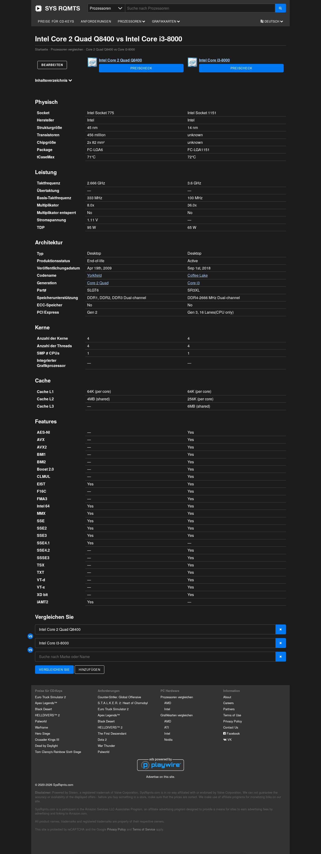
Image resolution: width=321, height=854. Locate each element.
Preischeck (141, 68)
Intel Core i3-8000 (214, 60)
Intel (167, 709)
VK (229, 739)
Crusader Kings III (47, 739)
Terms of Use (232, 715)
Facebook (233, 733)
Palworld (41, 721)
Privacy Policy (232, 721)
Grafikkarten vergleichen (176, 715)
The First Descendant (112, 733)
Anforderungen (96, 21)
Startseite (57, 8)
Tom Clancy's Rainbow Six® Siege (58, 751)
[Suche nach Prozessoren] (280, 8)
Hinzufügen (89, 669)
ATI (166, 727)
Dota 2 (102, 739)
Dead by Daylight (46, 745)
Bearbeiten (52, 65)
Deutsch (272, 21)
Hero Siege (42, 733)
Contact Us (230, 727)
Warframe (41, 727)
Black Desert (43, 709)
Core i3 (194, 282)
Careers (228, 703)
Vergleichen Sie (54, 669)
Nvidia (168, 739)
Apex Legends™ (46, 703)
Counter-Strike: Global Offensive (119, 697)
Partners (229, 709)
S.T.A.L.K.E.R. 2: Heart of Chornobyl (123, 703)
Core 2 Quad (98, 282)
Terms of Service (144, 829)
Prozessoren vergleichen (67, 49)
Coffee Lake (198, 275)
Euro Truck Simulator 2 (50, 697)
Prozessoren (130, 21)
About (227, 697)
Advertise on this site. (160, 776)
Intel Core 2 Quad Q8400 (120, 60)
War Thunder (106, 745)
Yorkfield (94, 275)
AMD (167, 703)
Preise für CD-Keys (56, 21)
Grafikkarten (164, 21)
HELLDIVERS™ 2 (47, 715)
